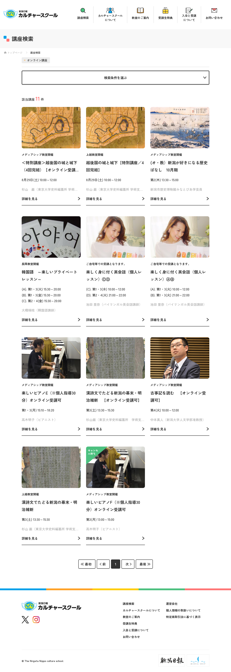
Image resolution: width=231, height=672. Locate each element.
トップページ (14, 52)
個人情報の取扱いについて (183, 610)
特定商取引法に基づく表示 (183, 617)
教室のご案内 (140, 17)
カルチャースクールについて (110, 17)
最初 (88, 564)
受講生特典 (165, 17)
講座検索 (83, 17)
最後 (143, 564)
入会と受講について (189, 17)
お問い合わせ (214, 17)
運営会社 (172, 603)
